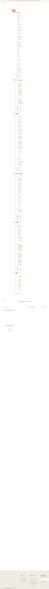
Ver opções (9, 330)
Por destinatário (19, 225)
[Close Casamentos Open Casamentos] (18, 12)
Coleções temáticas (18, 159)
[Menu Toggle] (13, 10)
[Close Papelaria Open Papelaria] (17, 114)
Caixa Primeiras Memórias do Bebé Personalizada (9, 326)
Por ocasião (18, 244)
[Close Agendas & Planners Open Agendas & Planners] (21, 80)
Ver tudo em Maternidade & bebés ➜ (19, 217)
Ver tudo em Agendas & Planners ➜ (18, 108)
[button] (30, 2)
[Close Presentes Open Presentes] (17, 222)
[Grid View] (43, 307)
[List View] (46, 307)
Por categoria (18, 253)
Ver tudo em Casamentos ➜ (18, 76)
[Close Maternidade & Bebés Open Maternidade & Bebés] (21, 174)
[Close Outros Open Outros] (16, 273)
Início (3, 299)
